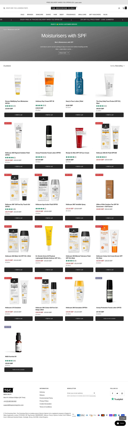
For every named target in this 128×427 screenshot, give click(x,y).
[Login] (119, 8)
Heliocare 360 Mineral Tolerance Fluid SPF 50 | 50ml (78, 257)
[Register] (94, 393)
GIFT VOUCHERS (95, 14)
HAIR (55, 14)
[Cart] (124, 8)
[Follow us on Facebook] (112, 393)
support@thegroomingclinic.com (13, 405)
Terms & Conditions (46, 407)
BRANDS (30, 14)
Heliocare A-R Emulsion (13, 307)
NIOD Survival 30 (10, 356)
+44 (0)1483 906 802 (9, 401)
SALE (22, 14)
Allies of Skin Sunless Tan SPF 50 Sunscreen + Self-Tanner (107, 205)
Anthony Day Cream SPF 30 (45, 101)
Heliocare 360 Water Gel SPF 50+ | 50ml (18, 256)
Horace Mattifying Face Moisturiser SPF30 (16, 102)
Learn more (78, 2)
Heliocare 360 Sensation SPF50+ (76, 307)
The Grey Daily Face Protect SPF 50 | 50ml (108, 102)
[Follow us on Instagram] (122, 393)
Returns (42, 395)
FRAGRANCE (71, 14)
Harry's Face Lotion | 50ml (74, 101)
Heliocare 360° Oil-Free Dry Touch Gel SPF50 (17, 205)
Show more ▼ (64, 53)
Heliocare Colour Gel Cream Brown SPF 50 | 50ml (109, 257)
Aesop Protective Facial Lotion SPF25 (108, 307)
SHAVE (48, 14)
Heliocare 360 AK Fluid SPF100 (106, 153)
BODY (62, 14)
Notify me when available (109, 318)
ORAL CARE (82, 14)
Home (5, 29)
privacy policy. (93, 395)
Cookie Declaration (46, 404)
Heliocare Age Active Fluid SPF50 (47, 204)
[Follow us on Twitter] (117, 393)
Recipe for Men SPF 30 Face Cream (77, 153)
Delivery (42, 392)
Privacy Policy (44, 401)
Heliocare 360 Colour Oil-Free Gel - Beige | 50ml (47, 308)
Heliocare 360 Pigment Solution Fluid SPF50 (17, 154)
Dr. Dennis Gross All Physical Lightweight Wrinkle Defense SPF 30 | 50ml (48, 257)
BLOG (105, 14)
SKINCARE (39, 14)
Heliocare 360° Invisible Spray (76, 204)
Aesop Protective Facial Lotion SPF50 (48, 153)
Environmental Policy (46, 398)
